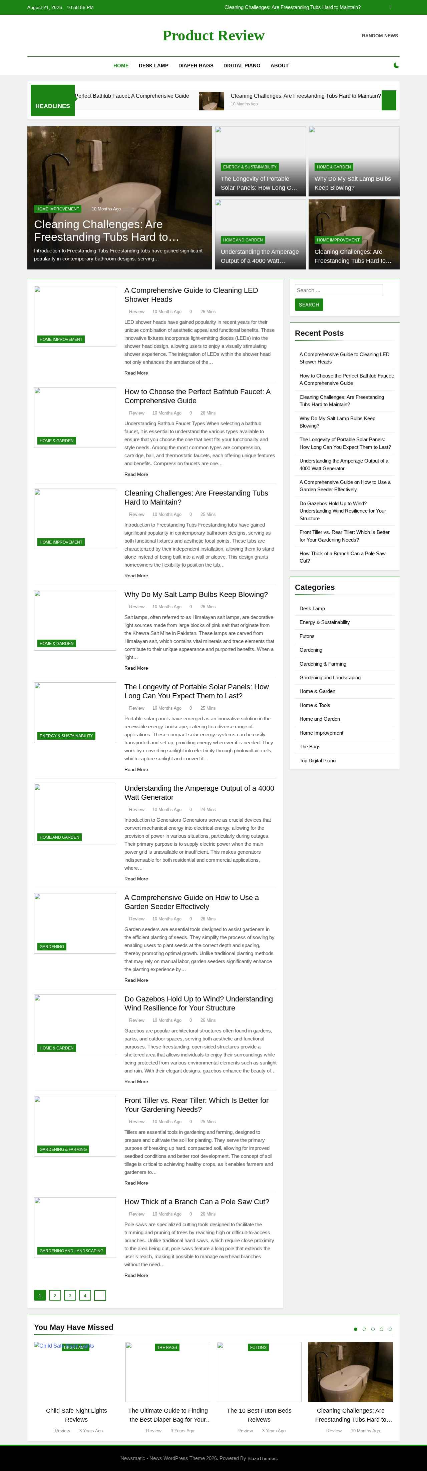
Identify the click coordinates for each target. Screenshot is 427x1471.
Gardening (52, 946)
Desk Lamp (153, 65)
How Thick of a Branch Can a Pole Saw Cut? (196, 1202)
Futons (307, 636)
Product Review (213, 35)
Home (121, 65)
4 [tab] (381, 1329)
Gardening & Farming (63, 1149)
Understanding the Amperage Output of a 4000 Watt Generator (260, 260)
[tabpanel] (76, 1388)
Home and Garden (243, 240)
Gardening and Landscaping (71, 1251)
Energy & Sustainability (250, 167)
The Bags (310, 746)
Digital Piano (242, 65)
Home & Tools (315, 705)
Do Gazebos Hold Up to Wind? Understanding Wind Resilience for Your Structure (343, 511)
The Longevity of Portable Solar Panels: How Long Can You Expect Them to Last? (259, 187)
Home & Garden (334, 167)
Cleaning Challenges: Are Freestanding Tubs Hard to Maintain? (269, 96)
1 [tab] (355, 1329)
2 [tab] (364, 1329)
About (280, 65)
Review (136, 311)
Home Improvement (54, 209)
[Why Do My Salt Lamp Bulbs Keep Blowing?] (367, 104)
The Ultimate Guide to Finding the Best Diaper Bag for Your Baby (168, 1419)
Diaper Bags (196, 65)
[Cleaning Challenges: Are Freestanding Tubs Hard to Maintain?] (175, 104)
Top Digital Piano (318, 760)
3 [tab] (373, 1329)
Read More (136, 373)
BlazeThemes (262, 1458)
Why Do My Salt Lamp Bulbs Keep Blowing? (196, 594)
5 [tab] (390, 1329)
